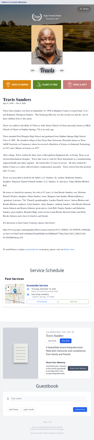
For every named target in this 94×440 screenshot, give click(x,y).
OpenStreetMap (49, 433)
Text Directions (42, 302)
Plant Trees (73, 302)
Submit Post (80, 409)
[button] (14, 291)
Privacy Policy (40, 429)
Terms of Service (53, 429)
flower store (69, 249)
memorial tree (32, 249)
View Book (52, 341)
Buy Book (65, 341)
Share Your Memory (78, 368)
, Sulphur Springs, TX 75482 (42, 297)
